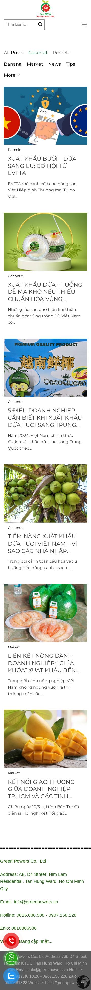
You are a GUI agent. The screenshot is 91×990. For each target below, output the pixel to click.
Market (35, 64)
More (9, 75)
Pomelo (61, 52)
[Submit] (40, 24)
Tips (70, 64)
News (54, 64)
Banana (13, 64)
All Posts (13, 52)
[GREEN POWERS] (45, 9)
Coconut (38, 52)
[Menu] (84, 24)
